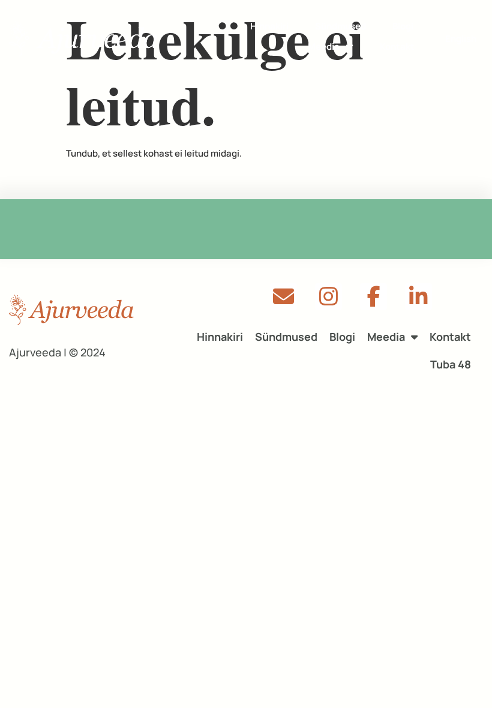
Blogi (402, 26)
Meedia (324, 46)
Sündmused (340, 26)
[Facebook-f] (373, 296)
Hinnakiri (269, 26)
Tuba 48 (450, 364)
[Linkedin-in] (418, 296)
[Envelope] (283, 296)
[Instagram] (328, 296)
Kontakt (397, 46)
